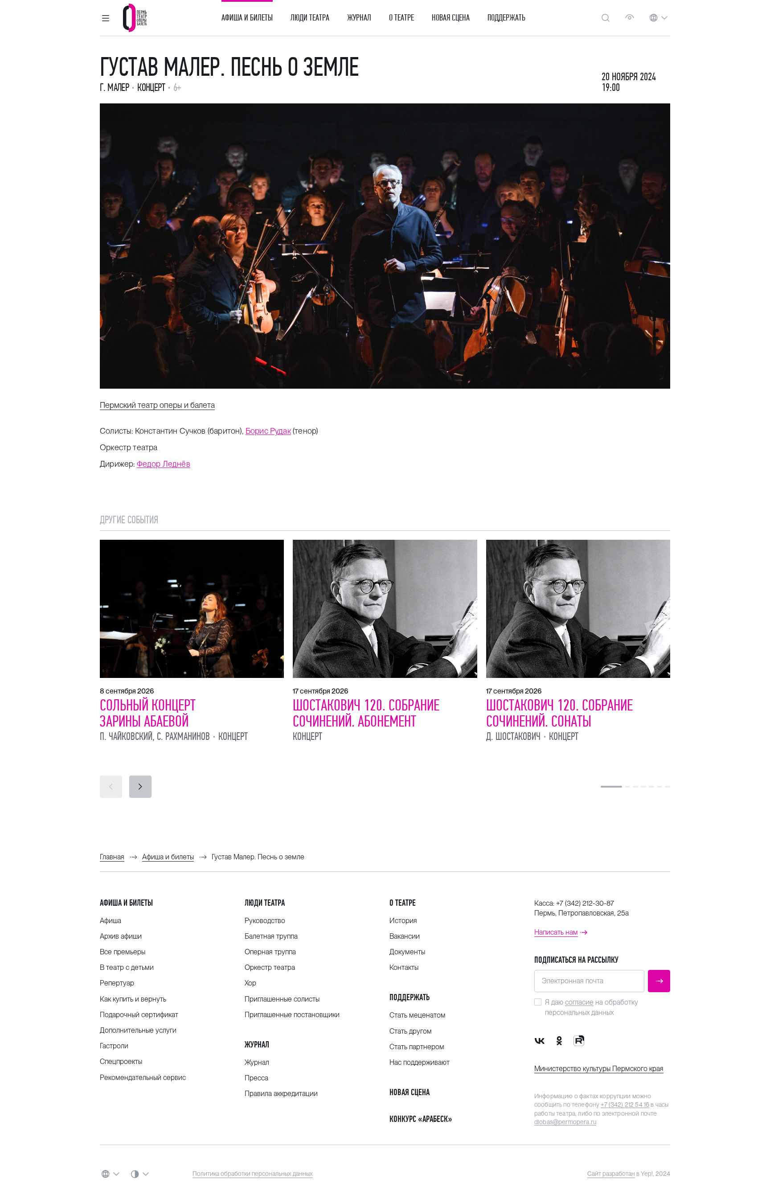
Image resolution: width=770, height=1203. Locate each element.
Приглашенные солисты (282, 999)
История (403, 920)
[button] (105, 18)
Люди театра (310, 17)
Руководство (265, 920)
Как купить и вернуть (133, 999)
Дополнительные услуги (138, 1030)
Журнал (359, 17)
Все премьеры (122, 952)
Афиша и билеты (247, 17)
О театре (401, 17)
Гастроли (114, 1046)
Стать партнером (416, 1047)
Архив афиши (121, 936)
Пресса (256, 1078)
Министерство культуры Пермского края (599, 1068)
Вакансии (404, 936)
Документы (407, 952)
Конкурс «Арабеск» (420, 1119)
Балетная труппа (271, 936)
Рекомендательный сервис (143, 1077)
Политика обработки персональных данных (252, 1173)
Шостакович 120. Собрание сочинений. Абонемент (366, 713)
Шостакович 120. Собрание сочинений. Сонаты (559, 713)
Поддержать (506, 17)
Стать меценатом (417, 1015)
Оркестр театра (270, 967)
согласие (579, 1002)
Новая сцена (451, 17)
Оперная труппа (270, 952)
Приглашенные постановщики (292, 1014)
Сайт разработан (611, 1173)
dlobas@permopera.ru (565, 1121)
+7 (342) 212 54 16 (625, 1104)
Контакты (403, 967)
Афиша (110, 920)
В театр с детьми (127, 967)
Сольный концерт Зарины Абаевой (148, 713)
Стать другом (410, 1031)
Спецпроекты (121, 1061)
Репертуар (117, 983)
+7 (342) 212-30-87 (585, 903)
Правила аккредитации (281, 1093)
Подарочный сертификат (139, 1014)
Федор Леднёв (163, 463)
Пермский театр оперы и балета (157, 405)
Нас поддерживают (419, 1062)
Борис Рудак (268, 430)
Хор (250, 983)
